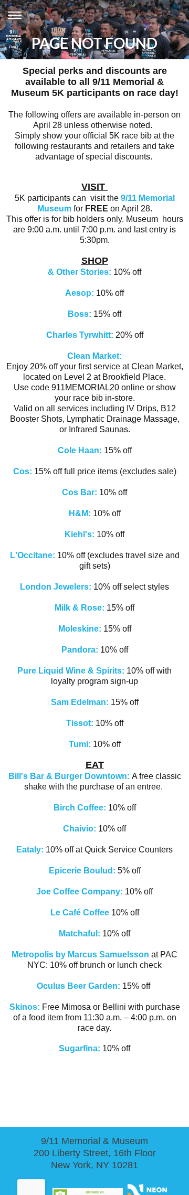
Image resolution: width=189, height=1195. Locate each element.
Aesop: (80, 293)
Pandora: (80, 649)
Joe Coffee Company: (79, 891)
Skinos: (24, 1006)
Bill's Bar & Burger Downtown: (69, 776)
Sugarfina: (79, 1048)
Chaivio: (79, 828)
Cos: (23, 471)
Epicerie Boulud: (82, 870)
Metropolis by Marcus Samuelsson (80, 954)
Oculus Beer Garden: (79, 985)
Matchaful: (80, 933)
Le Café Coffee (80, 912)
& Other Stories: (79, 272)
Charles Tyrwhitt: (79, 334)
